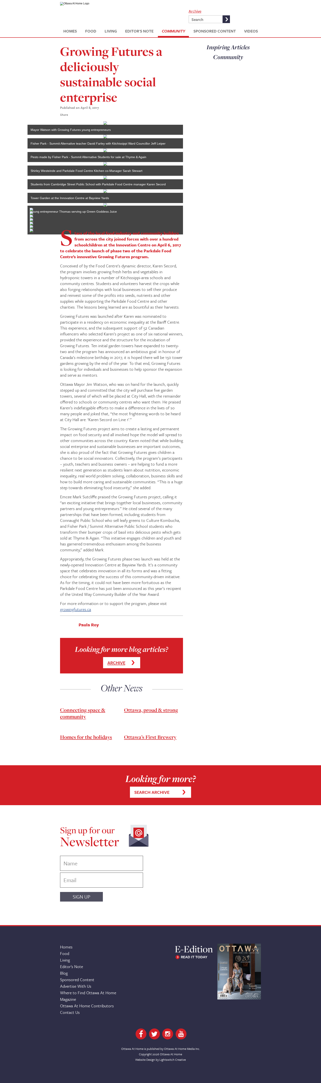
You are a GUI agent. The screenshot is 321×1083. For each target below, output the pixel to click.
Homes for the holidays (86, 737)
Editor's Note (71, 966)
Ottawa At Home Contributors (87, 1006)
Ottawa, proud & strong (151, 710)
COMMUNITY (173, 31)
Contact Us (70, 1012)
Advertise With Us (75, 986)
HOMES (70, 31)
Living (65, 960)
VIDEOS (251, 31)
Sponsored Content (77, 979)
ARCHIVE (116, 662)
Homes (66, 947)
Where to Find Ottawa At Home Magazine (88, 996)
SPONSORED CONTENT (214, 31)
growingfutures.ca (75, 609)
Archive (195, 10)
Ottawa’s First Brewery (150, 737)
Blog (64, 973)
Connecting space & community (82, 713)
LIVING (111, 31)
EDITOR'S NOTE (139, 31)
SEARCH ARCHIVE (151, 792)
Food (64, 953)
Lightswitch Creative (172, 1059)
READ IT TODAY (194, 957)
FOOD (90, 31)
